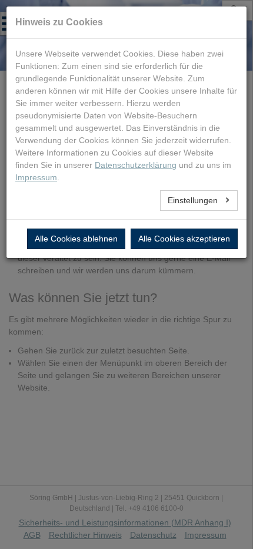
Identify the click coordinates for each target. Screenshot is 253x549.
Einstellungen (194, 200)
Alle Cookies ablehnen (76, 238)
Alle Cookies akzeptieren (184, 238)
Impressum (36, 177)
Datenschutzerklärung (136, 165)
